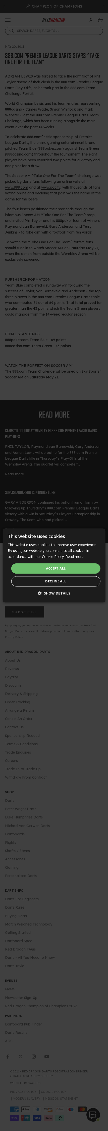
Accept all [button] (56, 568)
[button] (54, 593)
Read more (75, 556)
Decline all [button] (55, 581)
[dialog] (54, 565)
